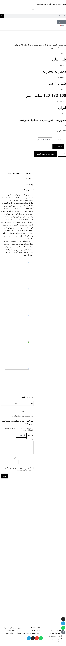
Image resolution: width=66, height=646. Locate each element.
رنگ (59, 139)
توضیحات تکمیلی (14, 173)
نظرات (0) (27, 178)
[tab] (27, 173)
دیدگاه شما (29, 439)
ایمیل (14, 458)
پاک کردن (58, 146)
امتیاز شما (30, 435)
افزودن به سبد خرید (45, 154)
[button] (33, 30)
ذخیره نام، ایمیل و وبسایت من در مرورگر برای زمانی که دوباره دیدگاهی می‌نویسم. (16, 469)
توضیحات (28, 173)
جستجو (2, 15)
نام (32, 458)
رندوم (16, 403)
